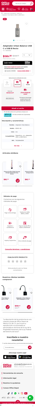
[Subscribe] (30, 347)
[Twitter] (19, 393)
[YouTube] (25, 393)
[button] (13, 40)
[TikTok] (9, 393)
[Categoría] (3, 9)
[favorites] (19, 9)
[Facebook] (12, 393)
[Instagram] (22, 393)
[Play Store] (25, 357)
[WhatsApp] (15, 393)
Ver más (16, 146)
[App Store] (10, 357)
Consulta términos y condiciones (17, 249)
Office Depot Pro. (10, 98)
